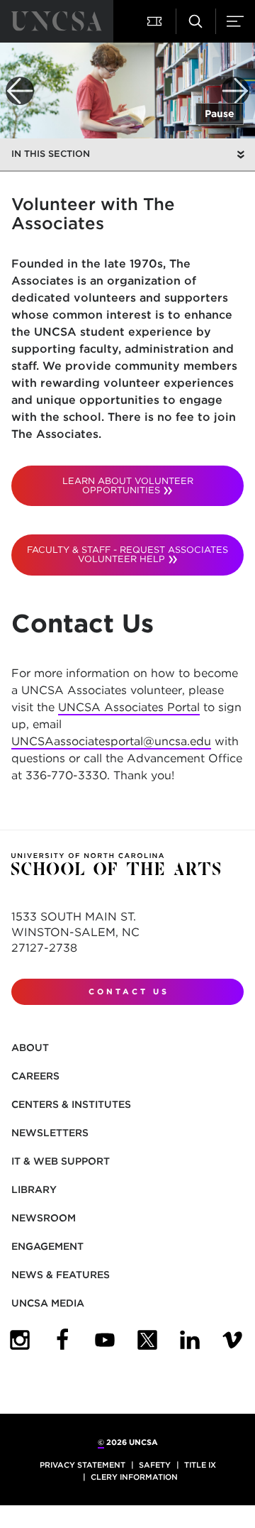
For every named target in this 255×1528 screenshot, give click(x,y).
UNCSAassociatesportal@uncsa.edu (111, 741)
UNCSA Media (47, 1303)
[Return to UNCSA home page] (56, 21)
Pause (219, 113)
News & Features (60, 1274)
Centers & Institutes (71, 1104)
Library (34, 1189)
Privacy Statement (82, 1465)
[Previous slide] (20, 91)
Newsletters (50, 1132)
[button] (156, 21)
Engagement (47, 1246)
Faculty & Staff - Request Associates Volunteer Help (127, 554)
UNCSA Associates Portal (129, 707)
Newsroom (43, 1218)
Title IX (200, 1465)
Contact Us (129, 991)
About (30, 1047)
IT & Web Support (60, 1161)
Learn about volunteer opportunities (127, 485)
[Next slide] (235, 91)
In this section (50, 153)
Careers (35, 1076)
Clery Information (134, 1477)
